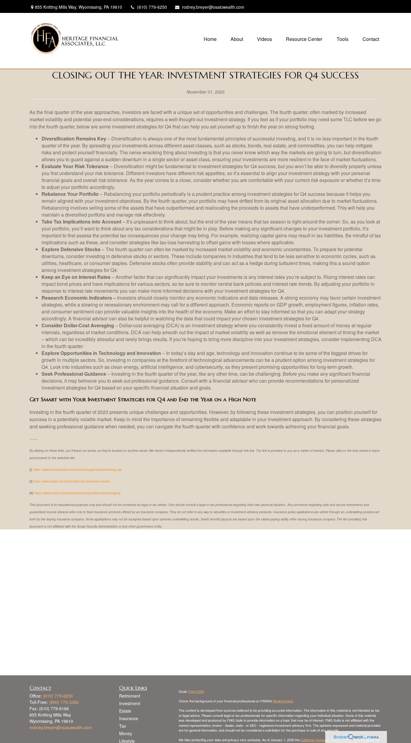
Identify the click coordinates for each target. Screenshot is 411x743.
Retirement (129, 696)
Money (125, 733)
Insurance (128, 718)
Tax (122, 726)
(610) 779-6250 (152, 7)
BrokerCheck (283, 700)
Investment (129, 703)
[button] (210, 38)
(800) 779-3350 (64, 702)
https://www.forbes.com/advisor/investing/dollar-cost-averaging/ (77, 493)
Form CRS (196, 691)
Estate (125, 711)
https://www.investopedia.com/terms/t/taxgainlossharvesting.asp (77, 469)
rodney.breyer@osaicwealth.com (213, 7)
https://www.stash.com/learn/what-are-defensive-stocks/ (71, 481)
